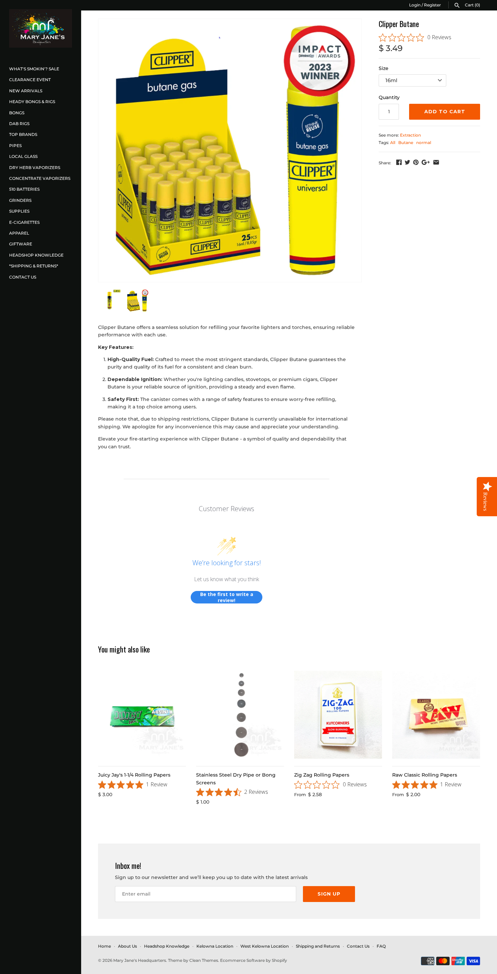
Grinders (20, 200)
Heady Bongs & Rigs (32, 101)
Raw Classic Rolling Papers (424, 775)
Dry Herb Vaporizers (34, 167)
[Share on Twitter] (407, 162)
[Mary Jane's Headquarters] (40, 28)
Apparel (19, 233)
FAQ (381, 946)
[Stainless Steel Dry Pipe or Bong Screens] (240, 715)
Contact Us (22, 277)
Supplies (19, 211)
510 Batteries (24, 189)
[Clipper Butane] (229, 150)
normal (423, 142)
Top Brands (23, 134)
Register (432, 4)
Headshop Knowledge (36, 255)
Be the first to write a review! (226, 597)
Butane (405, 142)
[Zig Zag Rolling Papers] (338, 715)
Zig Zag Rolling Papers (321, 775)
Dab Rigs (19, 123)
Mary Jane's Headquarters (139, 960)
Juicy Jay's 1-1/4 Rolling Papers (134, 775)
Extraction (410, 135)
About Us (127, 946)
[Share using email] (436, 162)
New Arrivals (25, 90)
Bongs (16, 112)
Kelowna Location (214, 946)
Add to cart (444, 112)
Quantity (389, 97)
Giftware (20, 243)
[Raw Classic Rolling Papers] (436, 715)
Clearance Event (30, 79)
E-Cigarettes (24, 222)
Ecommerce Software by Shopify (253, 960)
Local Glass (23, 156)
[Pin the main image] (416, 162)
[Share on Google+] (426, 162)
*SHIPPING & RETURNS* (33, 265)
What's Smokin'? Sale (34, 68)
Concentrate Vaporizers (39, 178)
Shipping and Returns (318, 946)
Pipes (15, 145)
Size (383, 68)
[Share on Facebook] (399, 162)
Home (104, 946)
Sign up (328, 894)
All (392, 142)
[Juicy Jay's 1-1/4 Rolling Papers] (142, 715)
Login (415, 4)
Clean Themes (203, 960)
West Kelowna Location (264, 946)
